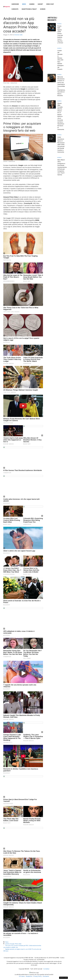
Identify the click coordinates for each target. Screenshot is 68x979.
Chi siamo (22, 976)
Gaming (31, 4)
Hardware (15, 4)
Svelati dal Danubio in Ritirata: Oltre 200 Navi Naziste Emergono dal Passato (60, 60)
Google (12, 943)
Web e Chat (50, 4)
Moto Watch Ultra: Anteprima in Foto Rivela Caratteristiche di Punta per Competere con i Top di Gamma (62, 167)
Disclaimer (46, 976)
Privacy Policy (37, 976)
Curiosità (15, 9)
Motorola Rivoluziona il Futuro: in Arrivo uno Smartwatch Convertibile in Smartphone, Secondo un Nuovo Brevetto (61, 86)
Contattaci (46, 969)
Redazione (29, 976)
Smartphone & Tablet (29, 9)
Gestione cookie (63, 977)
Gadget (40, 4)
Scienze (42, 9)
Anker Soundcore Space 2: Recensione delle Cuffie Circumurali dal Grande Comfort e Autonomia (61, 144)
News (24, 4)
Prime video (18, 943)
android (7, 943)
